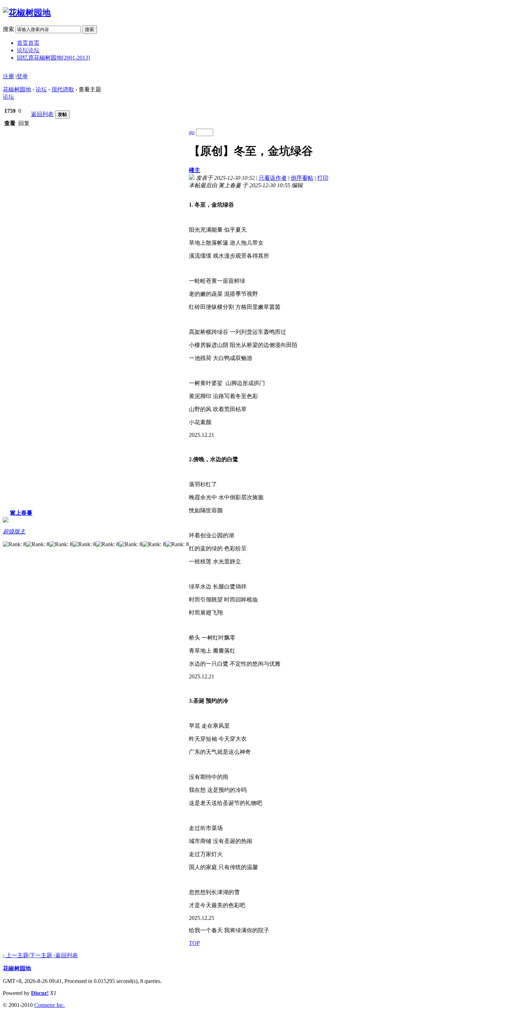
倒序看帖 (302, 178)
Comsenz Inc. (49, 1005)
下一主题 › (42, 955)
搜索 (8, 29)
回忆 (53, 58)
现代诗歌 (62, 89)
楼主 (194, 170)
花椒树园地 (17, 89)
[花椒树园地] (27, 12)
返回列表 (42, 114)
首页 (28, 43)
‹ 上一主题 (16, 955)
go (192, 132)
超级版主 (14, 532)
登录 (22, 76)
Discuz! (40, 993)
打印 (322, 178)
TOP (194, 943)
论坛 (28, 50)
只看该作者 (273, 178)
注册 (8, 76)
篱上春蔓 (21, 513)
